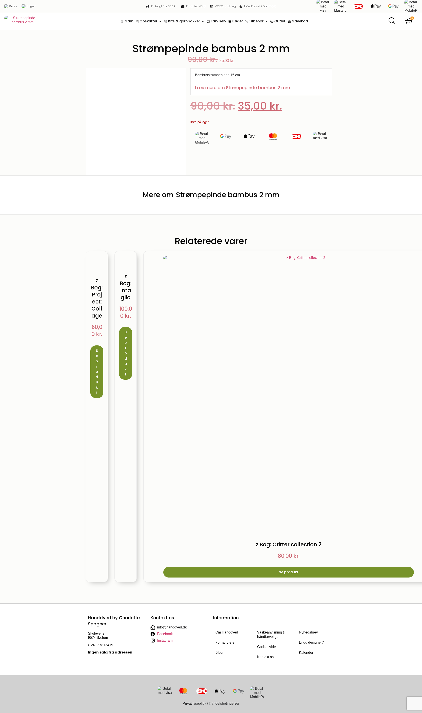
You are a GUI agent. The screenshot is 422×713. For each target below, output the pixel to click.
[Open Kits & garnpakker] (203, 21)
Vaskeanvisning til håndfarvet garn (271, 634)
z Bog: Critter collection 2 (289, 544)
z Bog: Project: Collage (97, 298)
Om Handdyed (226, 632)
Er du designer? (311, 642)
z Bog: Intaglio (125, 287)
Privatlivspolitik (194, 703)
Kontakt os (265, 657)
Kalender (306, 652)
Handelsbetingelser (224, 703)
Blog (219, 652)
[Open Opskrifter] (160, 21)
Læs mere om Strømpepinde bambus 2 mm (242, 88)
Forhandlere (225, 642)
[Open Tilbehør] (266, 21)
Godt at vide (266, 647)
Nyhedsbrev (308, 632)
